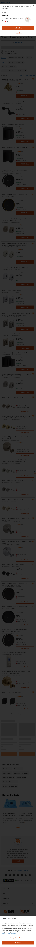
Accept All (18, 942)
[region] (18, 931)
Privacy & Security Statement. (9, 933)
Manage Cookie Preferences (18, 938)
